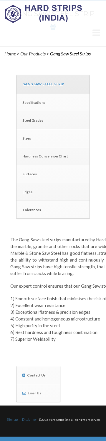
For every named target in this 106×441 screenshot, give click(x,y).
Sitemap (12, 419)
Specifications (33, 102)
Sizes (26, 138)
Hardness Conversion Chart (45, 156)
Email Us (34, 393)
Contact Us (36, 375)
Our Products (33, 53)
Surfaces (29, 174)
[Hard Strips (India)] (43, 13)
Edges (27, 192)
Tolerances (31, 210)
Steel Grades (32, 120)
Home (10, 53)
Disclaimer (29, 419)
